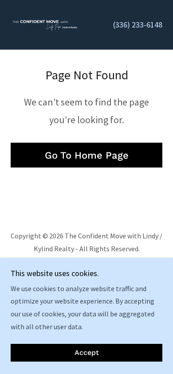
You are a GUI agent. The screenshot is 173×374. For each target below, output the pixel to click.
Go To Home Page (87, 155)
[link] (48, 25)
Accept (87, 353)
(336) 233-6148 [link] (137, 24)
